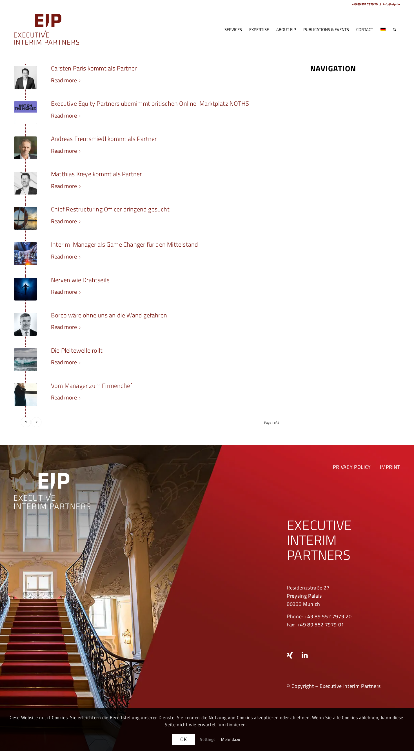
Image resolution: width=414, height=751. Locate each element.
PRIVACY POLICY (352, 467)
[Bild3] (25, 359)
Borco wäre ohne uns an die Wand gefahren (109, 315)
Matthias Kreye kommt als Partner (96, 174)
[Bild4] (25, 394)
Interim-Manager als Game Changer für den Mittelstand (124, 244)
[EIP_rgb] (46, 29)
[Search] (394, 29)
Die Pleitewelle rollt (77, 350)
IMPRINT (390, 467)
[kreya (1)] (25, 183)
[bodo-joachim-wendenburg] (25, 324)
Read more (64, 80)
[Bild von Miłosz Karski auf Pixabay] (25, 218)
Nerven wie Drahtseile (80, 280)
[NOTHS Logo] (25, 112)
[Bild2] (25, 289)
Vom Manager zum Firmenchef (91, 385)
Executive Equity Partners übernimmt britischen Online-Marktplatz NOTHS (150, 103)
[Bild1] (25, 253)
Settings (208, 739)
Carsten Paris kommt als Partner (94, 68)
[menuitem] (233, 29)
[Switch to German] (383, 29)
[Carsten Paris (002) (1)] (25, 77)
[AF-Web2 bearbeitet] (25, 147)
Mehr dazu (230, 739)
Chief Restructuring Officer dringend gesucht (110, 209)
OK (183, 739)
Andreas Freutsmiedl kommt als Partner (104, 138)
